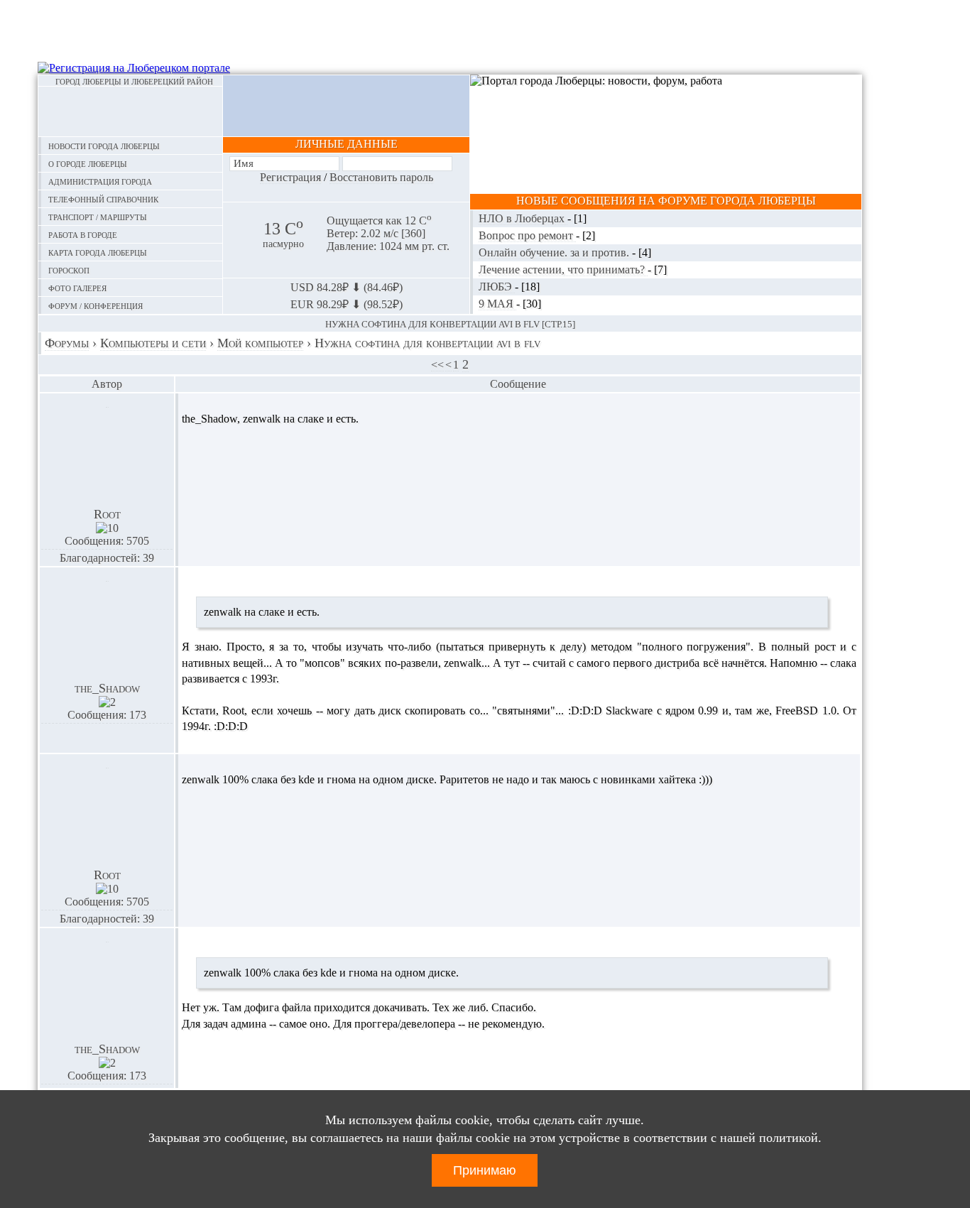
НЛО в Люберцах (523, 218)
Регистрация (290, 177)
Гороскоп (68, 269)
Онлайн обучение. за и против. (555, 252)
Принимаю (484, 1170)
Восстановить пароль (381, 177)
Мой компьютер (260, 343)
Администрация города (100, 181)
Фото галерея (77, 287)
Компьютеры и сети (153, 343)
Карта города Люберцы (97, 252)
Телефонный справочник (103, 198)
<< (437, 365)
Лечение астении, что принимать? (563, 269)
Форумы (67, 343)
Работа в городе (82, 234)
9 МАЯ (497, 304)
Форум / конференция (95, 305)
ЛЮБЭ (497, 287)
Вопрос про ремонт (527, 235)
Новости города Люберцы (104, 145)
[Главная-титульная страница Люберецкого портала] (130, 111)
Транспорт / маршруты (97, 216)
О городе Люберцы (87, 163)
